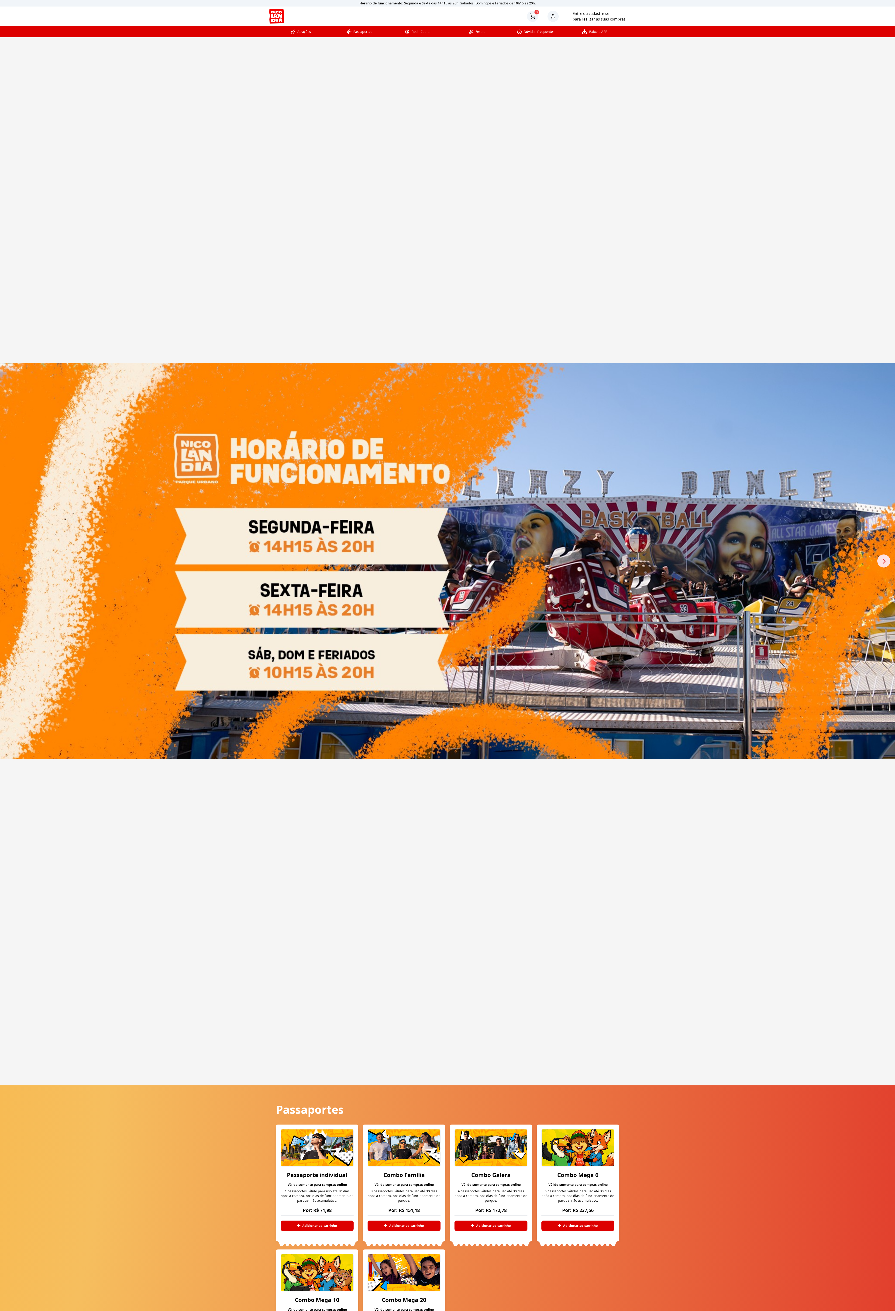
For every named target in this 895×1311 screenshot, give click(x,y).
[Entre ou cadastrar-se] (555, 16)
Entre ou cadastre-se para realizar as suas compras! (599, 16)
